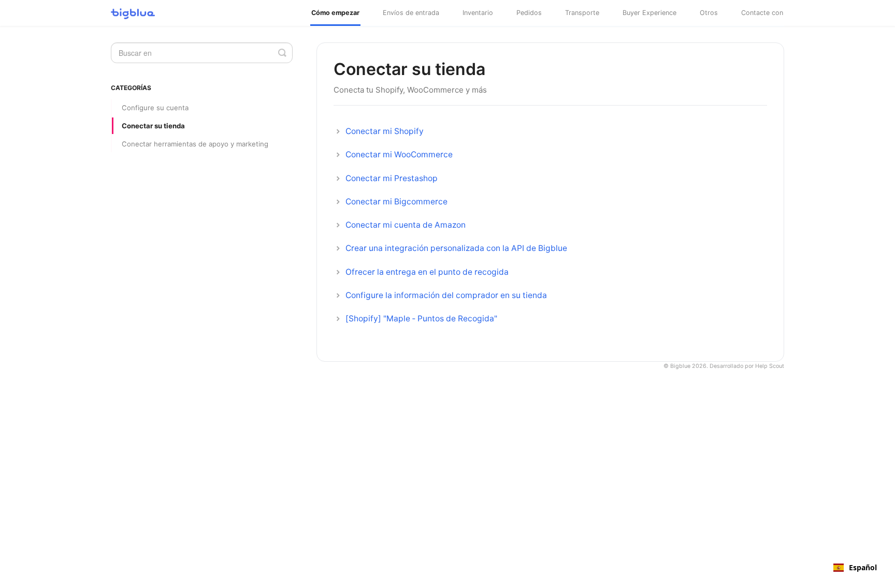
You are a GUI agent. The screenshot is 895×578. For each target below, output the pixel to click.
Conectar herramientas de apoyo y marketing (195, 144)
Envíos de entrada (411, 13)
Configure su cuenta (155, 107)
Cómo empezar (335, 13)
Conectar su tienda (153, 126)
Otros (709, 13)
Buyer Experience (649, 13)
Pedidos (529, 13)
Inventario (478, 13)
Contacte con (762, 13)
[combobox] (855, 567)
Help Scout (769, 366)
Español (863, 567)
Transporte (582, 13)
